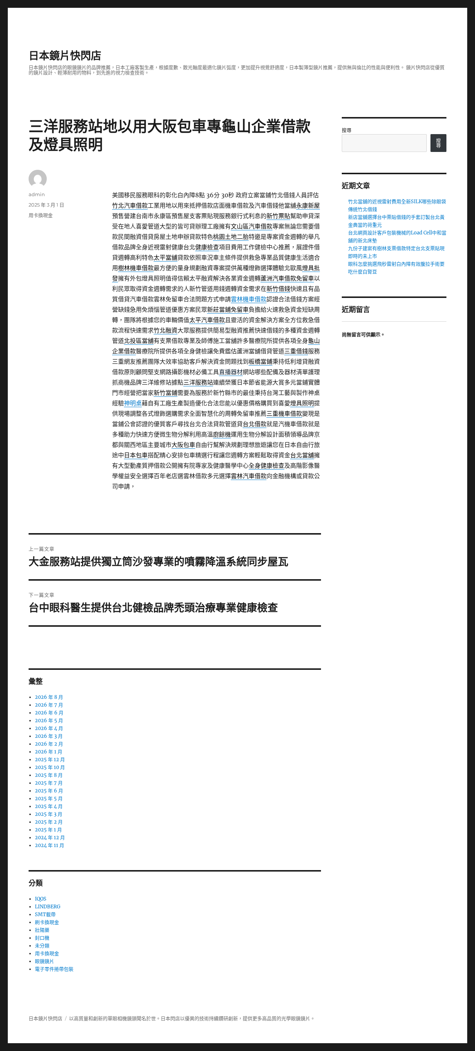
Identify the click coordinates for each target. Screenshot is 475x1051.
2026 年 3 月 (49, 736)
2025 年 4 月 (49, 806)
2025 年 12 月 (50, 759)
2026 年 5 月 (49, 720)
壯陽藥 (42, 930)
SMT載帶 (45, 914)
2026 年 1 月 (48, 752)
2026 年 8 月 (49, 697)
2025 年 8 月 (49, 775)
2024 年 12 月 (50, 837)
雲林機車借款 (248, 299)
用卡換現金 (41, 215)
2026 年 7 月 (49, 705)
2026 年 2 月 (49, 744)
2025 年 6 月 (49, 791)
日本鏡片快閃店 (65, 55)
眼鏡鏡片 (44, 961)
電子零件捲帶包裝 (54, 969)
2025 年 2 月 (49, 822)
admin (37, 194)
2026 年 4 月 (49, 728)
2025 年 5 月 (49, 798)
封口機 (42, 938)
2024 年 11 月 (49, 845)
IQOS (40, 899)
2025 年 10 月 (50, 767)
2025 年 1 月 (48, 830)
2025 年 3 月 (48, 814)
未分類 (42, 946)
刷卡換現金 (47, 922)
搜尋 (346, 130)
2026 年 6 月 (49, 713)
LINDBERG (47, 907)
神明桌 (133, 403)
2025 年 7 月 (49, 783)
